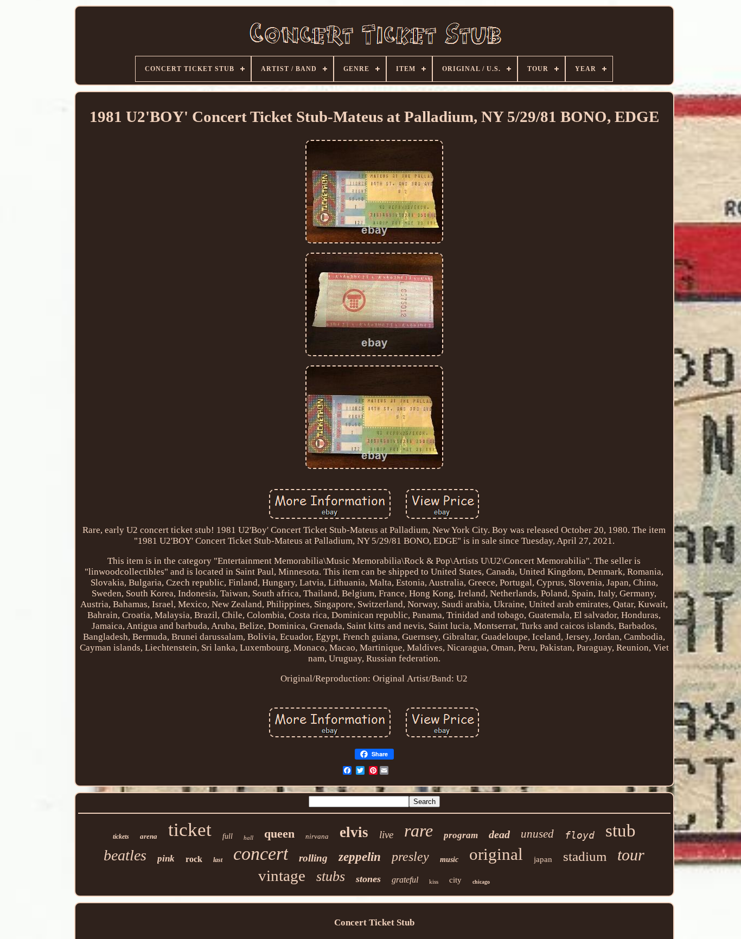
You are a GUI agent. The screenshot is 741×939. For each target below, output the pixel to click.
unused (537, 833)
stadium (584, 856)
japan (543, 859)
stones (368, 878)
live (386, 834)
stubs (330, 876)
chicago (481, 882)
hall (248, 837)
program (461, 835)
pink (166, 858)
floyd (580, 835)
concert (260, 854)
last (217, 860)
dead (499, 834)
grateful (405, 879)
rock (194, 859)
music (449, 860)
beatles (125, 855)
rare (418, 830)
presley (410, 857)
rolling (313, 858)
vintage (281, 875)
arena (148, 836)
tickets (121, 836)
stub (620, 830)
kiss (433, 881)
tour (630, 855)
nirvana (317, 836)
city (455, 880)
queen (279, 833)
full (227, 836)
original (496, 854)
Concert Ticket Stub (374, 922)
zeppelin (359, 857)
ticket (190, 829)
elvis (354, 832)
